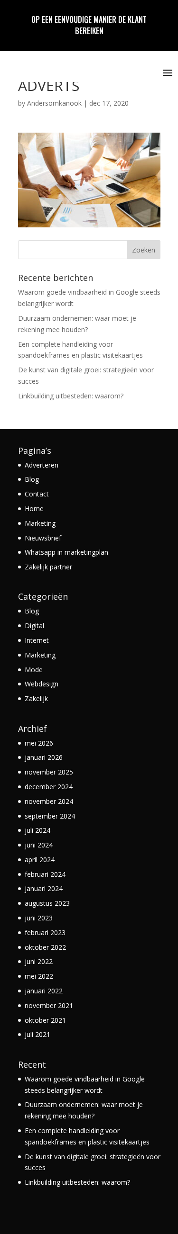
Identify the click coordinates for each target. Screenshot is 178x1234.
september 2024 (50, 815)
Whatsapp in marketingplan (66, 552)
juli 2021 (37, 1034)
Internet (37, 640)
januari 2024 (44, 888)
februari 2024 (45, 874)
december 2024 (49, 786)
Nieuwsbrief (43, 537)
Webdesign (41, 683)
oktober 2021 (45, 1020)
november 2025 (49, 771)
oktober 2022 (45, 947)
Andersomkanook (54, 103)
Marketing (40, 523)
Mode (34, 669)
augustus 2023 (47, 903)
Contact (37, 493)
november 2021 (49, 1005)
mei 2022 (39, 976)
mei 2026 (39, 743)
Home (34, 508)
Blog (32, 479)
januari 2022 (44, 990)
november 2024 (49, 801)
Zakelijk (36, 698)
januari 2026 (44, 757)
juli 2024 (37, 830)
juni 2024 (39, 844)
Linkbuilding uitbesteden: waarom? (70, 395)
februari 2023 (45, 932)
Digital (34, 625)
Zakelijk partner (48, 566)
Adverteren (41, 464)
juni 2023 (39, 917)
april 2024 (40, 859)
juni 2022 (39, 961)
